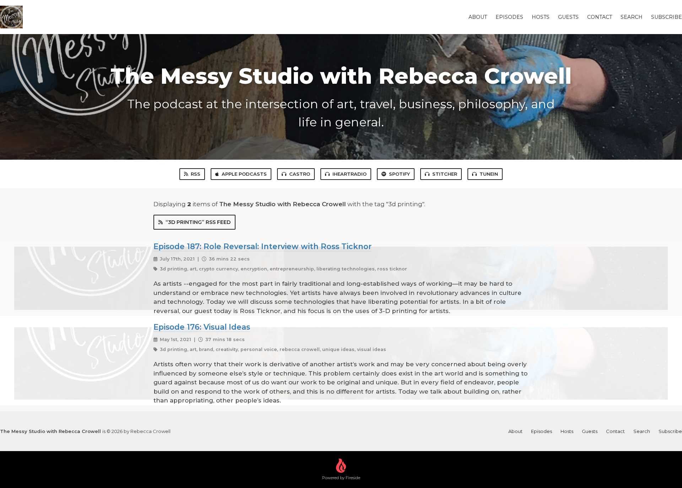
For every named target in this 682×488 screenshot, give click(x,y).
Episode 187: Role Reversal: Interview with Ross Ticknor (262, 246)
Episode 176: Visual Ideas (201, 326)
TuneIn (489, 174)
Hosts (541, 17)
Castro (299, 174)
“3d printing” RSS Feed (198, 222)
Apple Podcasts (244, 174)
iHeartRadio (349, 174)
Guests (568, 17)
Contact (599, 17)
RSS (195, 174)
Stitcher (444, 174)
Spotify (399, 174)
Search (632, 17)
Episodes (509, 17)
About (478, 17)
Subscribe (666, 17)
